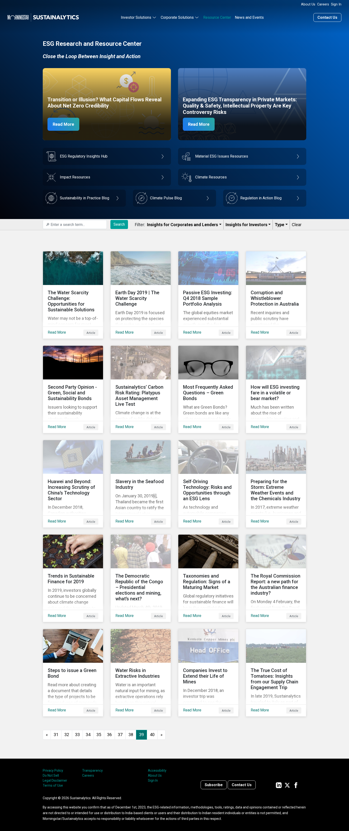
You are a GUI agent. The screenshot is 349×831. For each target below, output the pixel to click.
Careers (323, 4)
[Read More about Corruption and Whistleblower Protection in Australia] (276, 295)
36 (109, 734)
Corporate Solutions (177, 17)
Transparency (92, 770)
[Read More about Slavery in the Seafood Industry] (141, 484)
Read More (63, 124)
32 (66, 734)
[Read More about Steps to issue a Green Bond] (73, 672)
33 (77, 734)
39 (141, 734)
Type (279, 224)
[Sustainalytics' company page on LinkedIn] (279, 785)
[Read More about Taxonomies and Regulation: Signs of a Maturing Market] (208, 578)
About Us (308, 4)
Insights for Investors (246, 224)
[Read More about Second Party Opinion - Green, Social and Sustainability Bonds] (73, 389)
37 (120, 734)
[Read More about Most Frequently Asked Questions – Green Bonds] (208, 389)
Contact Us (327, 17)
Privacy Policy (53, 770)
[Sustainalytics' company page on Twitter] (287, 785)
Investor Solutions (136, 17)
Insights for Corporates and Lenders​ (182, 224)
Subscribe (214, 785)
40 (152, 734)
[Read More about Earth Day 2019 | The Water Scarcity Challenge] (141, 295)
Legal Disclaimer (55, 780)
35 (98, 734)
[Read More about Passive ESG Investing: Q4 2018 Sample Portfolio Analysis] (208, 295)
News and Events (249, 17)
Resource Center (217, 17)
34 (88, 734)
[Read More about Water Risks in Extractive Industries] (141, 672)
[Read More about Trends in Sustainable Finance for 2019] (73, 578)
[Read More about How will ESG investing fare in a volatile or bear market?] (276, 389)
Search (119, 224)
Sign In (336, 4)
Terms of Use (53, 785)
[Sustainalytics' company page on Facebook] (296, 785)
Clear (297, 224)
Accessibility (157, 770)
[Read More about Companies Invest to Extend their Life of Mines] (208, 672)
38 (130, 734)
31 (56, 734)
